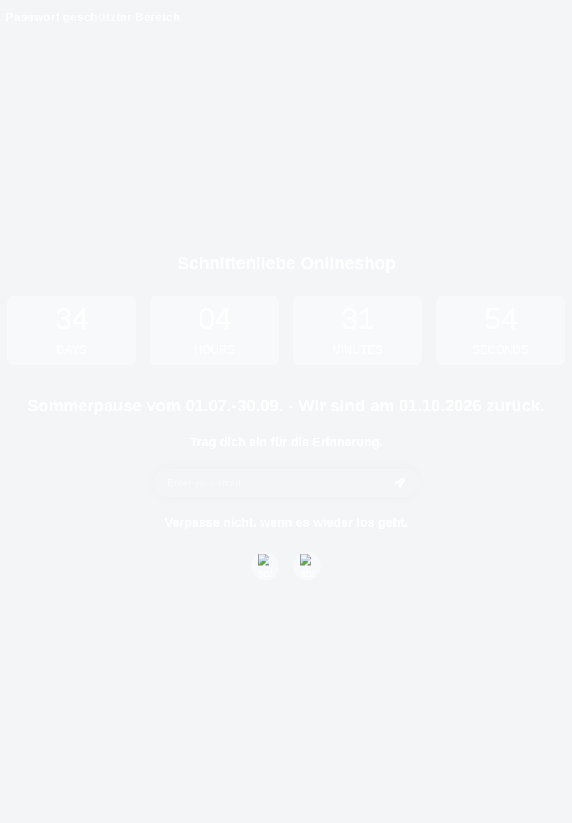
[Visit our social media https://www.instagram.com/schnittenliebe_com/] (307, 566)
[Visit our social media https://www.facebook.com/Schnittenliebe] (265, 566)
